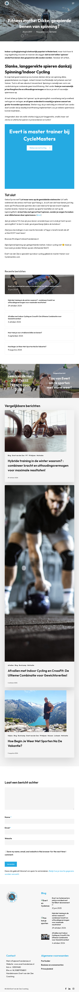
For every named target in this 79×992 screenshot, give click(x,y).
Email (8, 828)
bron (39, 215)
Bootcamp (22, 665)
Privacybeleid (47, 969)
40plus (10, 736)
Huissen (50, 736)
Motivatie (40, 455)
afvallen (11, 665)
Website (8, 838)
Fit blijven (32, 455)
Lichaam (57, 736)
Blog (39, 15)
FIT (27, 455)
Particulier (45, 961)
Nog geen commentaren (46, 32)
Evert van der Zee (18, 455)
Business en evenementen (52, 965)
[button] (73, 3)
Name (8, 817)
